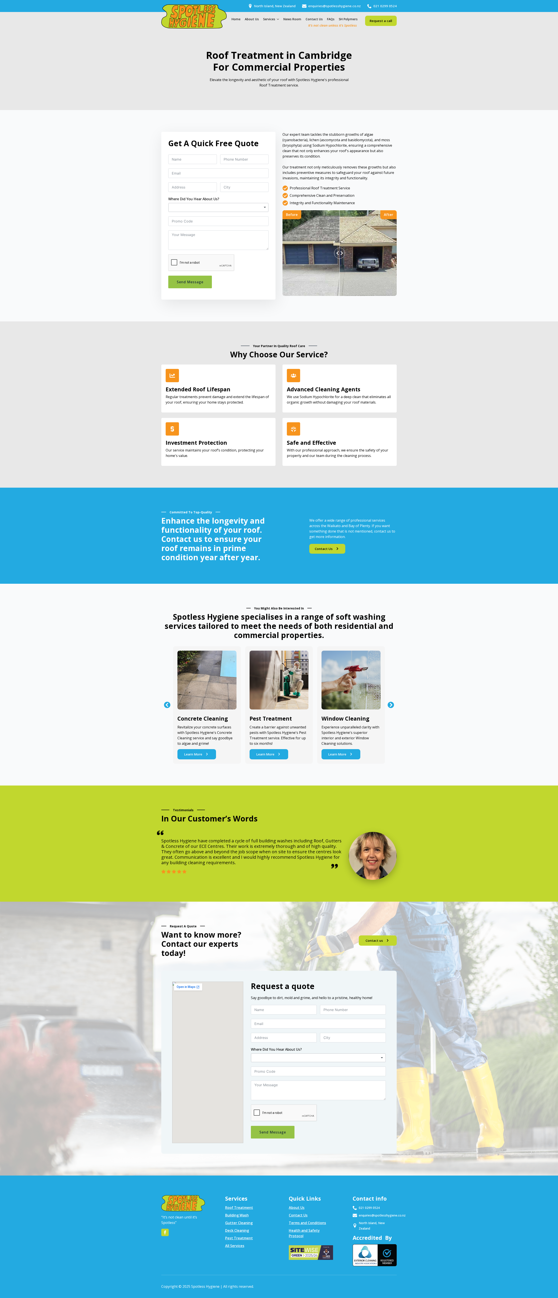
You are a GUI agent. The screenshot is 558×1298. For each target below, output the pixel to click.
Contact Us (314, 19)
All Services (234, 1245)
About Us (297, 1207)
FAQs (330, 19)
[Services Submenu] (277, 19)
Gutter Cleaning (239, 1222)
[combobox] (218, 207)
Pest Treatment (239, 1238)
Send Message (190, 282)
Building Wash (237, 1215)
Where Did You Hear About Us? (193, 199)
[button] (167, 705)
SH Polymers (348, 19)
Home (235, 19)
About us (252, 19)
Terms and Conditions (307, 1222)
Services (269, 19)
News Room (292, 19)
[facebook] (165, 1232)
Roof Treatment (239, 1207)
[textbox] (218, 207)
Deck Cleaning (237, 1230)
